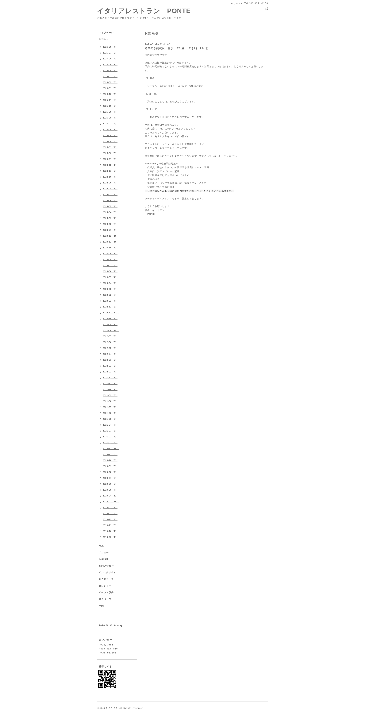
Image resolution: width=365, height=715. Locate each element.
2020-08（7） (110, 472)
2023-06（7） (110, 271)
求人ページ (105, 599)
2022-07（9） (110, 336)
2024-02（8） (110, 224)
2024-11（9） (110, 171)
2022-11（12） (111, 312)
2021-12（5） (110, 377)
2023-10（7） (110, 248)
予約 (101, 606)
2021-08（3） (110, 401)
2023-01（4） (110, 301)
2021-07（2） (110, 407)
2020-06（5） (110, 484)
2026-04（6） (110, 70)
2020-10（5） (110, 460)
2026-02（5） (110, 82)
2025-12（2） (110, 94)
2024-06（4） (110, 200)
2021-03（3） (110, 431)
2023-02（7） (110, 295)
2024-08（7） (110, 188)
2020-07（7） (110, 478)
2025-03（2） (110, 147)
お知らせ (104, 39)
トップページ (106, 32)
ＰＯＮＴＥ (112, 708)
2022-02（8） (110, 366)
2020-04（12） (111, 496)
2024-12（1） (110, 165)
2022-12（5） (110, 307)
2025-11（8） (110, 100)
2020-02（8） (110, 507)
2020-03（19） (111, 501)
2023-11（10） (111, 242)
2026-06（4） (110, 59)
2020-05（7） (110, 490)
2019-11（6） (110, 525)
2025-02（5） (110, 153)
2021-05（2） (110, 419)
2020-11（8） (110, 454)
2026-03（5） (110, 76)
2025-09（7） (110, 112)
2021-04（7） (110, 425)
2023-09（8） (110, 253)
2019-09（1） (110, 537)
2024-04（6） (110, 212)
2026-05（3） (110, 64)
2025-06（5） (110, 129)
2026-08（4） (110, 47)
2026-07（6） (110, 53)
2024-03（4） (110, 218)
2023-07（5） (110, 265)
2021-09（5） (110, 395)
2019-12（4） (110, 519)
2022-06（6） (110, 342)
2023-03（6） (110, 289)
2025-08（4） (110, 118)
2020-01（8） (110, 513)
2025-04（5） (110, 141)
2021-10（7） (110, 389)
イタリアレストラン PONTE (147, 10)
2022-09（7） (110, 324)
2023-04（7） (110, 283)
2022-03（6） (110, 360)
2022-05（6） (110, 348)
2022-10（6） (110, 318)
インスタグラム (107, 572)
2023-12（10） (111, 236)
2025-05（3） (110, 135)
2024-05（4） (110, 206)
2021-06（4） (110, 413)
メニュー (104, 552)
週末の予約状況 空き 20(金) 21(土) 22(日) (177, 48)
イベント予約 (106, 592)
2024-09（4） (110, 183)
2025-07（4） (110, 124)
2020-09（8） (110, 466)
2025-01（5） (110, 159)
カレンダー (105, 585)
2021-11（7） (110, 383)
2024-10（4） (110, 177)
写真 (101, 545)
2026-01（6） (110, 88)
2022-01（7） (110, 372)
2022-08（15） (111, 330)
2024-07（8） (110, 194)
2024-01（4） (110, 230)
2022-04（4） (110, 354)
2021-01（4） (110, 442)
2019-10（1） (110, 531)
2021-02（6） (110, 437)
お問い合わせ (106, 565)
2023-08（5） (110, 259)
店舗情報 (104, 559)
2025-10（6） (110, 106)
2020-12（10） (111, 448)
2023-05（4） (110, 277)
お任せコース (106, 579)
